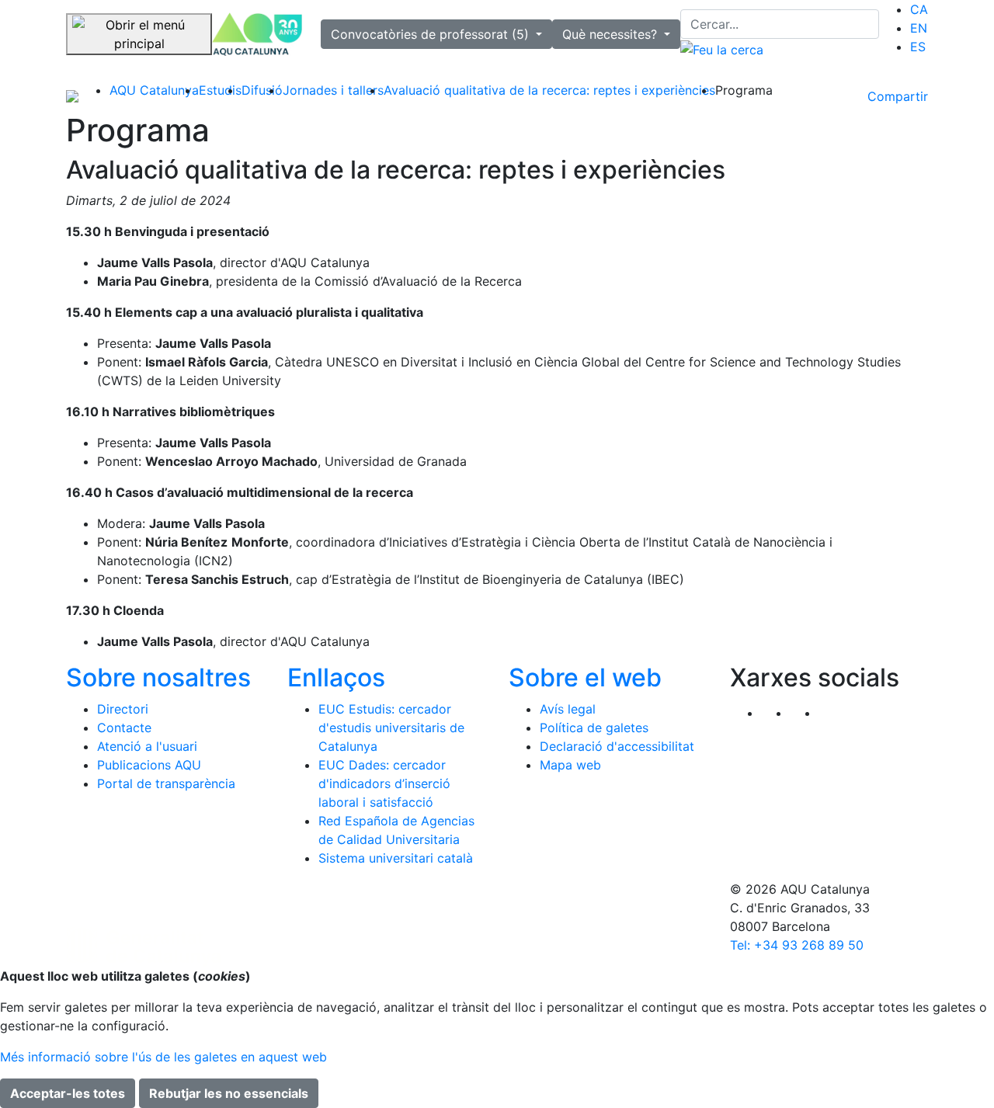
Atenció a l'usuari (147, 746)
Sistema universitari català (395, 858)
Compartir (897, 96)
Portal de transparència (166, 783)
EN (918, 28)
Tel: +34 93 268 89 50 (797, 945)
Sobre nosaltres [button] (158, 677)
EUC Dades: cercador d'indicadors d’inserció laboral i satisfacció (384, 783)
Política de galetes (594, 727)
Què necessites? (611, 34)
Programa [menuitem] (744, 90)
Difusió (262, 90)
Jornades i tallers (333, 90)
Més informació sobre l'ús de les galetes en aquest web (163, 1057)
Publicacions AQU (149, 765)
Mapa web (570, 765)
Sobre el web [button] (585, 677)
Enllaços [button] (336, 677)
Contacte (124, 727)
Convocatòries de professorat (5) (432, 34)
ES (918, 46)
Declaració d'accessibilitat (617, 746)
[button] (832, 713)
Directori (122, 709)
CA (919, 9)
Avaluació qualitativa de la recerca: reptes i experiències (549, 90)
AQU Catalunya (154, 90)
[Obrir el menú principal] (139, 34)
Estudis (220, 90)
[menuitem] (919, 9)
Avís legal (568, 709)
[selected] (257, 34)
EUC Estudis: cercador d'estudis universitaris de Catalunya (391, 727)
